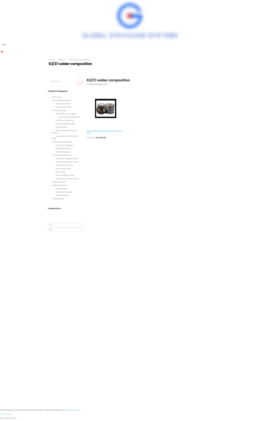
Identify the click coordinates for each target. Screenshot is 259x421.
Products (61, 60)
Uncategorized (58, 199)
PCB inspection (61, 189)
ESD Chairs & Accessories (61, 100)
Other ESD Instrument (64, 165)
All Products (57, 97)
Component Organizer (64, 145)
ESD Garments (61, 127)
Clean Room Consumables (66, 114)
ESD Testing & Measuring (61, 155)
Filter (65, 220)
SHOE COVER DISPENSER (69, 117)
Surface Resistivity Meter (65, 175)
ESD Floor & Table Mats (64, 120)
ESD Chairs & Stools (63, 104)
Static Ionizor (60, 172)
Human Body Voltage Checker (67, 162)
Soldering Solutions (59, 185)
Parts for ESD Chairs (63, 107)
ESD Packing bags (63, 152)
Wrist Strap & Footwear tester (67, 179)
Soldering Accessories (64, 192)
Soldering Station (62, 195)
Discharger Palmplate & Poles (67, 159)
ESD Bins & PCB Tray (63, 149)
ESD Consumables (59, 110)
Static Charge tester (63, 169)
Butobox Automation (72, 410)
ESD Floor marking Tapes (65, 124)
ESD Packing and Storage (62, 142)
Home (52, 60)
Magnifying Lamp (58, 182)
